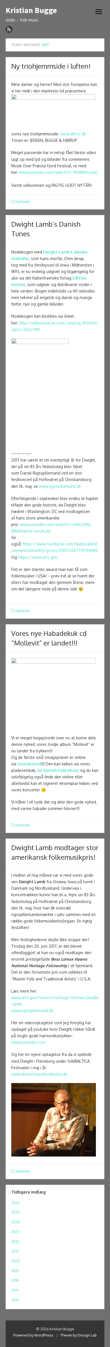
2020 (15, 1261)
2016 (15, 1300)
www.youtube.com (28, 1042)
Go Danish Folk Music (58, 770)
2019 (15, 1270)
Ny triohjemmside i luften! (51, 66)
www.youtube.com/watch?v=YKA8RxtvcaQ (58, 172)
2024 (15, 1222)
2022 (15, 1241)
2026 (15, 1202)
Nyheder (23, 201)
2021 (15, 1251)
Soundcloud (29, 763)
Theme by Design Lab (78, 1335)
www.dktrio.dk (73, 133)
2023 (15, 1231)
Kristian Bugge (31, 10)
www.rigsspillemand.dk (60, 486)
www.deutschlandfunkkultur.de (39, 1074)
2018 (15, 1280)
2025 (15, 1212)
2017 (15, 1290)
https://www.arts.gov (38, 557)
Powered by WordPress (33, 1335)
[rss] (9, 29)
